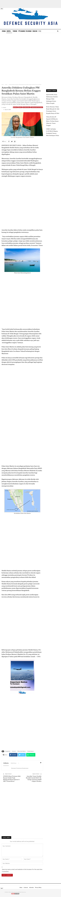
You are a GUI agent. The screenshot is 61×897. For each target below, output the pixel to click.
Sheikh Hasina (30, 751)
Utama (4, 31)
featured (14, 751)
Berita (9, 31)
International (26, 107)
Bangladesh (7, 751)
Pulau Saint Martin (21, 751)
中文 (39, 31)
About (21, 887)
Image (15, 107)
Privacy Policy (38, 887)
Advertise (31, 887)
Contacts (26, 887)
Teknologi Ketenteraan (36, 107)
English (34, 31)
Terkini (15, 31)
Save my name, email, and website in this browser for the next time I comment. (22, 870)
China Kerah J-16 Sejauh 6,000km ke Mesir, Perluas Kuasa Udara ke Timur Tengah (52, 121)
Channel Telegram (25, 31)
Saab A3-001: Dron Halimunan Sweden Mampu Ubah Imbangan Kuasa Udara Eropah (52, 99)
